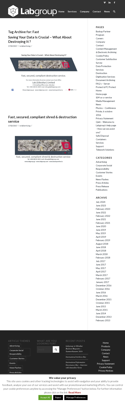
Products (105, 346)
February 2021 (103, 223)
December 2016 (103, 285)
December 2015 (103, 299)
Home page (101, 94)
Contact (100, 45)
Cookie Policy (102, 56)
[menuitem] (61, 11)
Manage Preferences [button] (76, 397)
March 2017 (102, 275)
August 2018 (102, 244)
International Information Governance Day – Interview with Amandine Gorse (76, 365)
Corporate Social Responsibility (16, 352)
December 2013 (103, 317)
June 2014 (101, 313)
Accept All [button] (45, 397)
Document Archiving (105, 80)
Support (100, 146)
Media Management (105, 101)
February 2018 (103, 257)
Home (99, 90)
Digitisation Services (105, 76)
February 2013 (103, 320)
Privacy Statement (104, 118)
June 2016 (101, 292)
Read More (75, 392)
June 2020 (101, 226)
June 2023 (101, 205)
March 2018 (102, 254)
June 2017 (101, 264)
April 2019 (101, 237)
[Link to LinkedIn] (109, 2)
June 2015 (101, 306)
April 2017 (101, 271)
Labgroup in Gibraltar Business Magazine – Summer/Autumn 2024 (74, 349)
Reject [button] (58, 397)
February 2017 (103, 278)
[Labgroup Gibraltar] (32, 11)
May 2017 (101, 268)
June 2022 (101, 212)
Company (100, 42)
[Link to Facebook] (114, 2)
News (98, 104)
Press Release (102, 186)
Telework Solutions (105, 149)
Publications (101, 190)
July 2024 (100, 202)
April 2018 (101, 250)
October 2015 (103, 303)
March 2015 (102, 310)
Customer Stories (104, 172)
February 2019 (103, 240)
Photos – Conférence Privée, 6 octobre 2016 (106, 111)
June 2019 (101, 230)
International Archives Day (76, 357)
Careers (99, 38)
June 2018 (101, 247)
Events (99, 176)
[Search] (114, 11)
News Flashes (102, 179)
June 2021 (101, 219)
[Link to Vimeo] (104, 2)
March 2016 (102, 296)
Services (100, 142)
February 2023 (103, 209)
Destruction (101, 73)
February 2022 (103, 216)
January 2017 (102, 282)
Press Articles (102, 183)
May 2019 (101, 233)
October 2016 (103, 289)
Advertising (25, 46)
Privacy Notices (105, 370)
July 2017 (100, 261)
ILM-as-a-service (104, 97)
